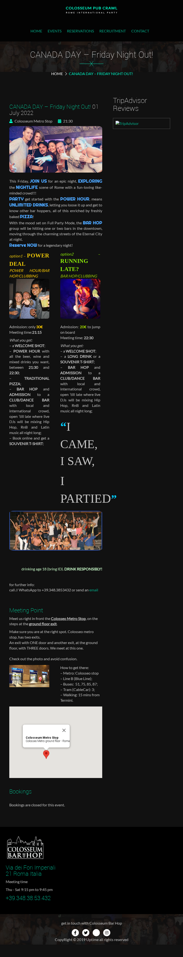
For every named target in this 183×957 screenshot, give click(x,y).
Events (54, 31)
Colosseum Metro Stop (33, 121)
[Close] (64, 730)
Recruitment (112, 31)
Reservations (80, 31)
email (93, 590)
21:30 (67, 121)
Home (36, 31)
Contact (140, 31)
